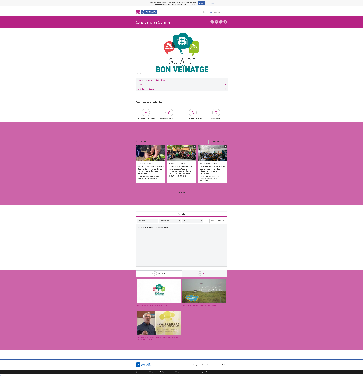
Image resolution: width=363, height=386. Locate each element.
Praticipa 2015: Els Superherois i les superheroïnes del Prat (202, 306)
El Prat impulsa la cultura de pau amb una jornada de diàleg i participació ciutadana (212, 170)
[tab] (182, 80)
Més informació (212, 3)
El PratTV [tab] (207, 273)
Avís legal (195, 365)
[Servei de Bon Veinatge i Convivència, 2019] (159, 291)
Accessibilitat (222, 365)
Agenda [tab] (181, 214)
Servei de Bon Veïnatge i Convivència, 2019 (152, 306)
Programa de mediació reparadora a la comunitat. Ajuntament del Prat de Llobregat (158, 339)
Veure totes (216, 142)
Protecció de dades (208, 365)
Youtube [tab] (161, 273)
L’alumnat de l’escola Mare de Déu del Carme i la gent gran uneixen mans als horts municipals (151, 170)
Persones (139, 19)
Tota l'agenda (216, 221)
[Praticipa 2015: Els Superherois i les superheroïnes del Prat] (204, 291)
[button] (182, 84)
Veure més (181, 192)
